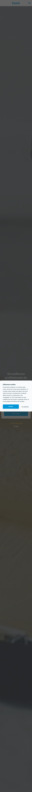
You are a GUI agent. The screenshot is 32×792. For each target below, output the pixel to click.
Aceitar (11, 406)
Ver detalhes (25, 406)
